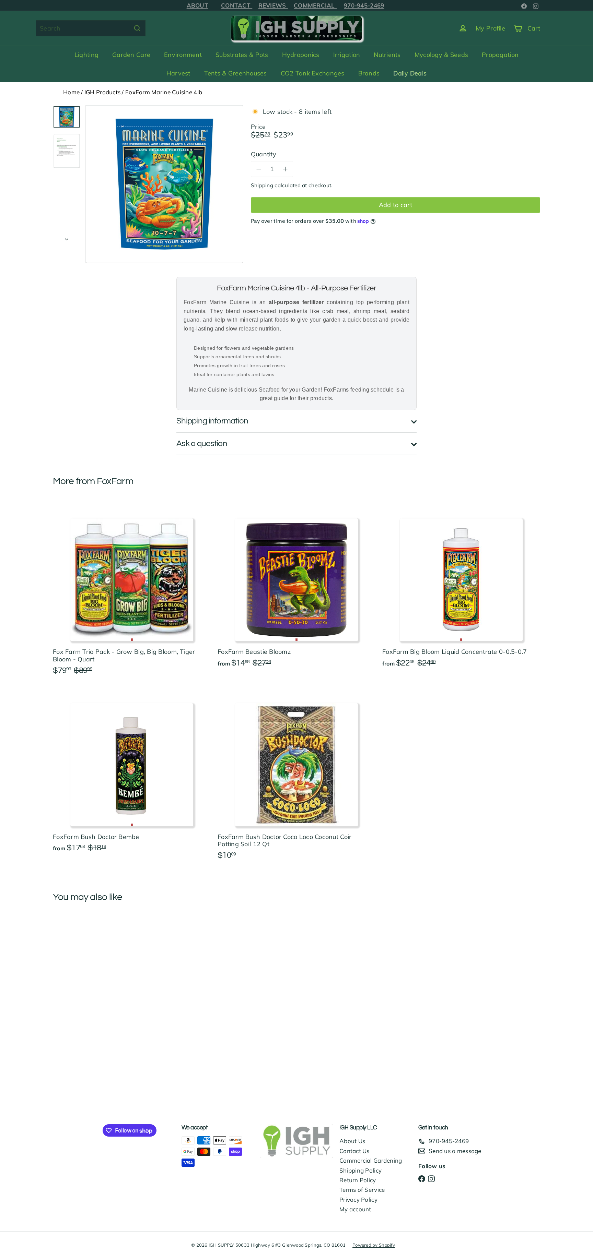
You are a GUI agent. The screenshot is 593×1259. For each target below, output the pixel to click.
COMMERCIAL (315, 5)
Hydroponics (300, 55)
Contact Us (354, 1150)
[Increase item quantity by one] (285, 169)
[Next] (66, 237)
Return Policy (357, 1180)
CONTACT (236, 5)
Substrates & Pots (242, 55)
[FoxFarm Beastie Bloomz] (296, 588)
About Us (352, 1140)
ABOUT (197, 5)
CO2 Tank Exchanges (313, 73)
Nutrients (387, 55)
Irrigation (346, 55)
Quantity (263, 154)
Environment (183, 55)
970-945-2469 (364, 5)
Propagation (500, 55)
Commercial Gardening (370, 1160)
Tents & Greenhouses (235, 73)
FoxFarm (115, 481)
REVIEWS (273, 5)
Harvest (178, 73)
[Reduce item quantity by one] (259, 169)
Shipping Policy (360, 1170)
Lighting (86, 55)
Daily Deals (410, 73)
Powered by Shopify (373, 1245)
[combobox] (91, 28)
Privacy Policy (358, 1199)
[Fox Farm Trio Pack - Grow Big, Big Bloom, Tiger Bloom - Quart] (132, 591)
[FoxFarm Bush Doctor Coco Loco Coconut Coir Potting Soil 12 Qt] (296, 776)
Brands (369, 73)
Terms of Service (362, 1189)
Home (71, 92)
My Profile (490, 28)
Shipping (262, 185)
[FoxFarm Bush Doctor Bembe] (132, 773)
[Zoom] (164, 184)
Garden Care (131, 55)
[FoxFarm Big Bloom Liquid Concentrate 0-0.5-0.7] (461, 588)
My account (355, 1209)
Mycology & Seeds (441, 55)
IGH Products (102, 92)
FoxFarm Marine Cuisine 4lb (163, 92)
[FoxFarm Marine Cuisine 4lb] (90, 975)
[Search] (137, 28)
